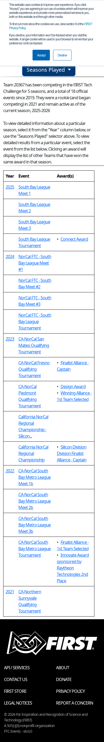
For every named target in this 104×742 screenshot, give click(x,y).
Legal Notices (18, 703)
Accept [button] (41, 55)
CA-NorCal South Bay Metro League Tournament (34, 548)
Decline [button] (62, 55)
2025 (10, 187)
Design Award (73, 386)
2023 (10, 339)
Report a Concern (74, 703)
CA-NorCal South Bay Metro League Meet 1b (34, 477)
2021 (10, 592)
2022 (10, 471)
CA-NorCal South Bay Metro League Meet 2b (34, 501)
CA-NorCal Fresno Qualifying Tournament (34, 369)
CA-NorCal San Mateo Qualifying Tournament (33, 345)
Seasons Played (46, 69)
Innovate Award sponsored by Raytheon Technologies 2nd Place (73, 568)
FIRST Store (15, 691)
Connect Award (74, 239)
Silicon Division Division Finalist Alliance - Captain (71, 453)
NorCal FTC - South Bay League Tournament (34, 321)
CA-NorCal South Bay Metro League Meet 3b (34, 524)
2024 (10, 256)
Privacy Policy (70, 691)
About (62, 668)
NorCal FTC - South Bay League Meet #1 (34, 263)
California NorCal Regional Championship (33, 453)
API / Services (17, 668)
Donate (63, 679)
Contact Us (15, 679)
